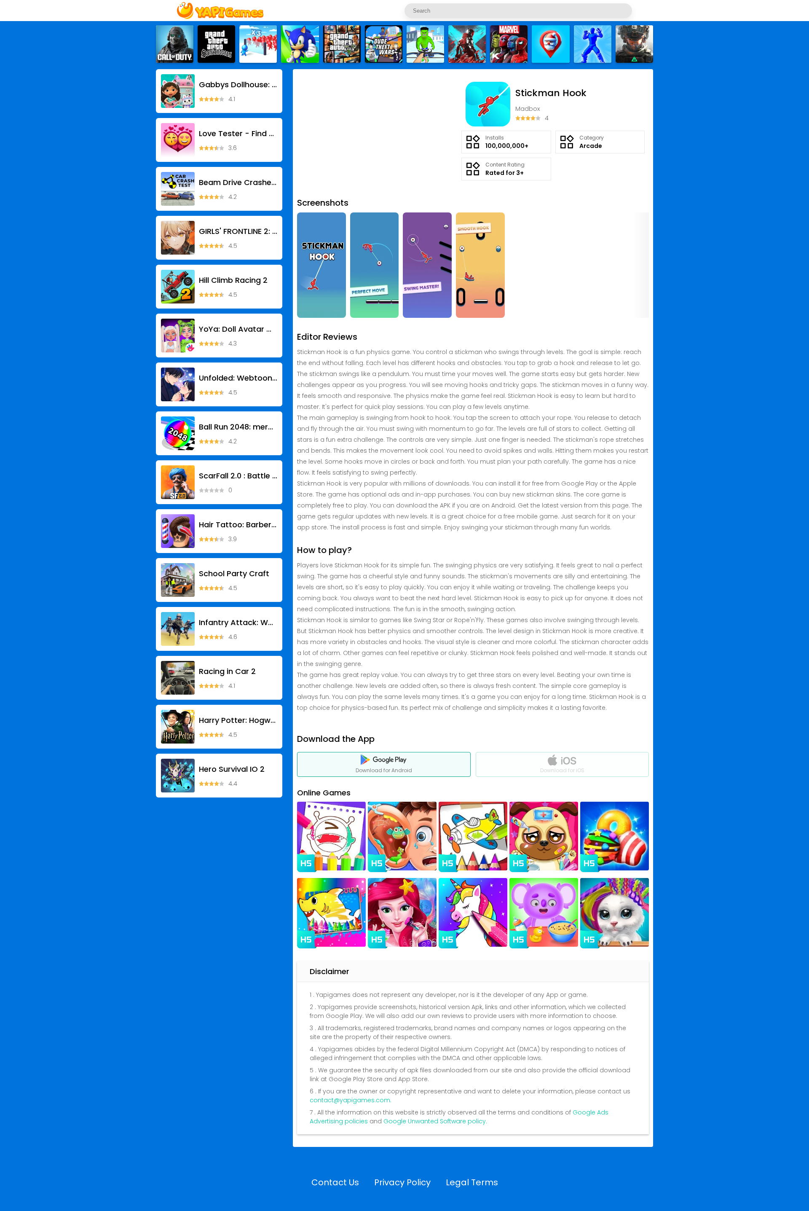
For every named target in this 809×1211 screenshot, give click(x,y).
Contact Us (335, 1182)
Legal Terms (472, 1182)
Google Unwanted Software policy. (435, 1121)
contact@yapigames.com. (350, 1100)
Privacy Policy (402, 1182)
